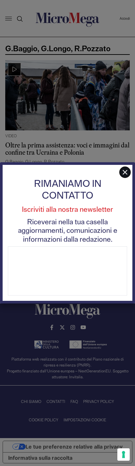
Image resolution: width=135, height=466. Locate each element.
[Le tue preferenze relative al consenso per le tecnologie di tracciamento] (123, 454)
